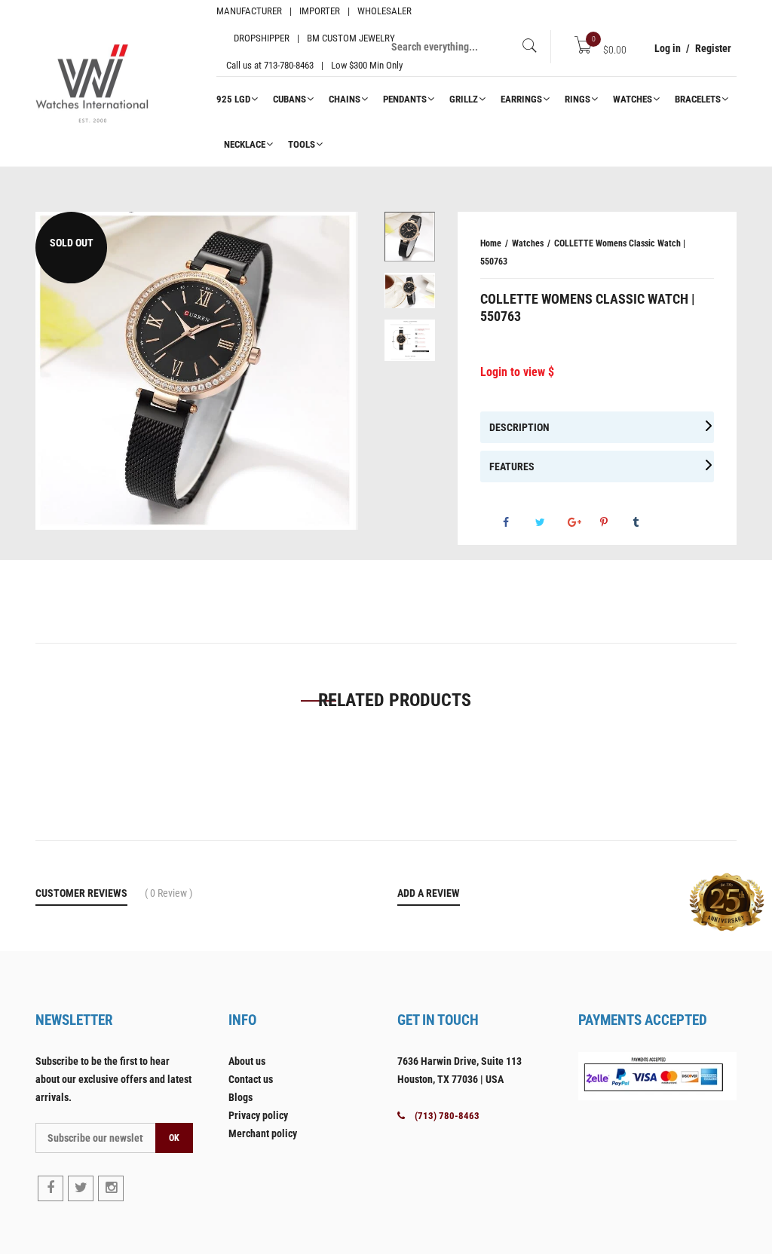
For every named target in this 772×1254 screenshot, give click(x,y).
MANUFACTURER (249, 11)
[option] (196, 371)
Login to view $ (517, 372)
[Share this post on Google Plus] (583, 522)
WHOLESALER (384, 11)
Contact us (250, 1079)
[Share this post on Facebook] (518, 522)
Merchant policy (262, 1133)
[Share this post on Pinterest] (615, 522)
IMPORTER (319, 11)
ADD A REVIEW (428, 893)
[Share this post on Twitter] (550, 522)
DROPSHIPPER (262, 38)
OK (174, 1138)
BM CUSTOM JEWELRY (351, 38)
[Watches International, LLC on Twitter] (80, 1188)
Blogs (240, 1097)
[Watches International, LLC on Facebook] (50, 1188)
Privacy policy (258, 1115)
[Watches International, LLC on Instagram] (111, 1188)
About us (246, 1061)
